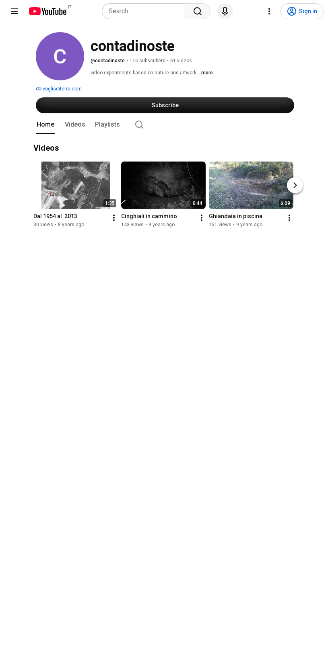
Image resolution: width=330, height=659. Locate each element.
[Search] (197, 11)
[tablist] (165, 124)
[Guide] (14, 11)
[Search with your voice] (225, 11)
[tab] (45, 124)
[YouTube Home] (47, 11)
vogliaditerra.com (61, 89)
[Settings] (269, 11)
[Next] (295, 185)
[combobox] (146, 11)
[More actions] (114, 218)
